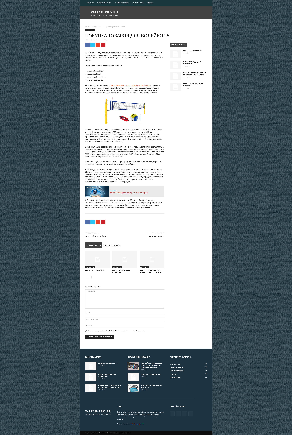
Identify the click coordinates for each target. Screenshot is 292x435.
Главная (90, 3)
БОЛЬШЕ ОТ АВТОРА (112, 245)
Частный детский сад (96, 236)
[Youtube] (190, 413)
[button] (204, 3)
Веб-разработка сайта (94, 270)
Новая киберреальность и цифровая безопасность (194, 74)
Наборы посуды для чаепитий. (192, 63)
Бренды (150, 3)
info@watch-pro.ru (137, 424)
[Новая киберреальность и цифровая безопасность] (152, 259)
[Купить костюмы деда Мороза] (175, 87)
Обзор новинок (104, 3)
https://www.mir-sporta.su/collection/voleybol (129, 85)
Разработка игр (156, 236)
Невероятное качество (150, 374)
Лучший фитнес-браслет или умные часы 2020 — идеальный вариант (151, 365)
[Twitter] (178, 413)
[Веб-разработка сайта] (97, 259)
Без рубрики (96, 27)
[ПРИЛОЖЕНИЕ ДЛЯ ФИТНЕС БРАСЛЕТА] (133, 388)
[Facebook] (172, 413)
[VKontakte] (184, 413)
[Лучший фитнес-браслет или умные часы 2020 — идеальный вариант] (133, 366)
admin (89, 40)
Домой (87, 27)
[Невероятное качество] (133, 377)
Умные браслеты (122, 3)
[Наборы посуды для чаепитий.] (124, 259)
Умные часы (138, 3)
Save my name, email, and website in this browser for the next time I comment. (115, 331)
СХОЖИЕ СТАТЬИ (93, 245)
